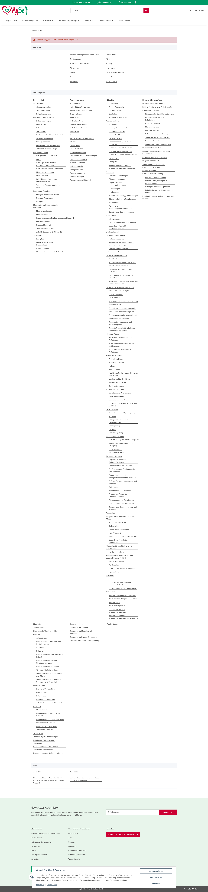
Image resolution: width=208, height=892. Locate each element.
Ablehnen (156, 884)
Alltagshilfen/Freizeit (116, 561)
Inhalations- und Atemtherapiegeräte (120, 312)
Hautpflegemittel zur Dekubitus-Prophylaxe (121, 276)
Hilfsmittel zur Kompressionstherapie (120, 287)
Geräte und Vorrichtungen (119, 529)
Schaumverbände (76, 149)
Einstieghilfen (114, 158)
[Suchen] (146, 10)
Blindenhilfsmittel (112, 232)
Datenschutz (52, 885)
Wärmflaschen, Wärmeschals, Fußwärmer (120, 351)
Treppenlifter (38, 733)
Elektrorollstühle (42, 710)
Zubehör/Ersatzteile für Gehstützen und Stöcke (49, 674)
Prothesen (110, 575)
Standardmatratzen (116, 453)
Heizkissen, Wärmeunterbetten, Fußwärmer (121, 339)
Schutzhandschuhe (43, 114)
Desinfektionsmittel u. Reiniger (154, 103)
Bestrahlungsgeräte (113, 215)
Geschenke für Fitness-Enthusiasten (83, 637)
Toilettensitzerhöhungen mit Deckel (122, 595)
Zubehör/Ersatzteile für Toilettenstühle (123, 619)
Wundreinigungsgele (77, 173)
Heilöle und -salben (116, 552)
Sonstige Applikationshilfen (119, 128)
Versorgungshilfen (43, 142)
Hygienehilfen (114, 572)
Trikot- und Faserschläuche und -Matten (49, 186)
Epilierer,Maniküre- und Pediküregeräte (157, 107)
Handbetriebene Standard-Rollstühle (50, 719)
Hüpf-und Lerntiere (152, 123)
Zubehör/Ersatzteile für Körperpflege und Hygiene (158, 197)
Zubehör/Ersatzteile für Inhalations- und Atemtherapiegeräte (122, 329)
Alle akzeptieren (156, 871)
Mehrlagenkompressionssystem (82, 138)
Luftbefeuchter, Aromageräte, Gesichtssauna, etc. (156, 182)
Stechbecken (41, 131)
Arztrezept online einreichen (80, 63)
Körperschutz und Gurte (115, 389)
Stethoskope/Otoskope (45, 228)
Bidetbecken (41, 124)
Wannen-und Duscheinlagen (119, 165)
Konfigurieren (156, 877)
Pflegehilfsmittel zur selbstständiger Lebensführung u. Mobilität (119, 556)
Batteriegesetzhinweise (115, 72)
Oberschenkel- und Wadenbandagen (123, 199)
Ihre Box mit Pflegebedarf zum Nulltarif (84, 55)
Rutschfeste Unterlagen (118, 117)
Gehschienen (114, 487)
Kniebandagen (114, 192)
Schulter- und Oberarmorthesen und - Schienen (123, 508)
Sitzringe (112, 429)
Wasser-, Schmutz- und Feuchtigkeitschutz (151, 169)
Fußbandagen (114, 189)
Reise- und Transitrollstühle (46, 726)
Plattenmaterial (42, 176)
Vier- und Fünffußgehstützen (47, 670)
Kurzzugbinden (75, 135)
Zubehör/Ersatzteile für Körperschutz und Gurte (123, 404)
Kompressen (74, 131)
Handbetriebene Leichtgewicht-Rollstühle (48, 714)
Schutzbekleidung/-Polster (119, 400)
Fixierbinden (74, 117)
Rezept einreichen (127, 2)
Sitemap (109, 63)
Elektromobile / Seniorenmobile (45, 631)
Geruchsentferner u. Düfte (152, 148)
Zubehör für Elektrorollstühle (44, 740)
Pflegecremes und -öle (151, 161)
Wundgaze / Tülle (76, 170)
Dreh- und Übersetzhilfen (45, 689)
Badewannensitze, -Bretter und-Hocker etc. (121, 143)
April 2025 (74, 772)
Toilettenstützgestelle (117, 606)
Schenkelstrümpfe (116, 294)
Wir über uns (74, 68)
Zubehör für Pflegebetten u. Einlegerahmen (119, 541)
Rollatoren (40, 651)
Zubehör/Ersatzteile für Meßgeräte (49, 232)
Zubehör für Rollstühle (44, 730)
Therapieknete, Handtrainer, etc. (157, 137)
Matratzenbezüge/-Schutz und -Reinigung (121, 444)
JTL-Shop (195, 889)
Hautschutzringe (42, 248)
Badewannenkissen (116, 362)
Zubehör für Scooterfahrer (43, 750)
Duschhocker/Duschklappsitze (120, 151)
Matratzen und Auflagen (115, 436)
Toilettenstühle (114, 602)
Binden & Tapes (76, 114)
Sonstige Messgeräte (44, 225)
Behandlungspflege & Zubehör (45, 117)
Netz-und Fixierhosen (44, 198)
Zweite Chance (112, 624)
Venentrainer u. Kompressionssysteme (123, 301)
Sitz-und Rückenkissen (117, 382)
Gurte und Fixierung (116, 396)
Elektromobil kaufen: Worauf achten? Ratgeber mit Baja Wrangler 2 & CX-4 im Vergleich (48, 780)
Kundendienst (105, 2)
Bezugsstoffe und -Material (46, 156)
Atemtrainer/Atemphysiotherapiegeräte (123, 315)
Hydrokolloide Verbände (79, 128)
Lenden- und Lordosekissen (119, 379)
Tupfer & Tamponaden (78, 159)
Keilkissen (113, 366)
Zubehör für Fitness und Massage (158, 144)
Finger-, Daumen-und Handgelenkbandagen (117, 184)
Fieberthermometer (43, 214)
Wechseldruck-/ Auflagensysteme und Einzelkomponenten (123, 282)
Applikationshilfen (112, 121)
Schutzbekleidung (43, 110)
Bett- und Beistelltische (117, 522)
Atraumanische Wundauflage (81, 110)
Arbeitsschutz (38, 103)
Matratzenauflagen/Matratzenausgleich (124, 440)
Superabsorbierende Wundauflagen (83, 156)
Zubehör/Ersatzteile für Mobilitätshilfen (50, 703)
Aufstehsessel (38, 628)
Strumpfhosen (114, 298)
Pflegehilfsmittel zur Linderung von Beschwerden (119, 547)
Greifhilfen (113, 114)
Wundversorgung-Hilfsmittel (80, 180)
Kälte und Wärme (112, 334)
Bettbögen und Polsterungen (120, 393)
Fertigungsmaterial (40, 152)
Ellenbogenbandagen (117, 179)
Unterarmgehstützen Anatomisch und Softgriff (50, 655)
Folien (38, 159)
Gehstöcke (40, 647)
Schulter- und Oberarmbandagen (121, 212)
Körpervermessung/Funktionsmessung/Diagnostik (55, 218)
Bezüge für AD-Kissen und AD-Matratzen (120, 270)
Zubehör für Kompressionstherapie (122, 308)
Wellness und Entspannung (152, 174)
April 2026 (37, 772)
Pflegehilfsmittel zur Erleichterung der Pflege (120, 518)
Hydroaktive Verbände (78, 124)
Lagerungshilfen (112, 409)
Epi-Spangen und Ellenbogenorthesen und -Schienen (123, 470)
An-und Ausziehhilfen (117, 107)
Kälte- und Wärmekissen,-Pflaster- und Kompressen (122, 345)
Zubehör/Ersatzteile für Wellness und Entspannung (159, 191)
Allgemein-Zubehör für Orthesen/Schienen (117, 461)
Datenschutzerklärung (70, 812)
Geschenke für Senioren (79, 628)
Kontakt (72, 72)
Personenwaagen (43, 221)
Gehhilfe (36, 634)
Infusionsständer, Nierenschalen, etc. (123, 536)
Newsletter (74, 81)
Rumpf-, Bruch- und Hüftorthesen (121, 504)
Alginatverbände (76, 103)
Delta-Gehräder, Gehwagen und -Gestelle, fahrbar (49, 643)
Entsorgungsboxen (43, 128)
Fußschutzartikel (112, 252)
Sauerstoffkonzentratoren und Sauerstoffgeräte (120, 323)
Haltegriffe (113, 162)
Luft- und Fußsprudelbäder (155, 177)
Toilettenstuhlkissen (116, 386)
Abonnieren (168, 812)
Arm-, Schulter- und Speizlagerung (122, 413)
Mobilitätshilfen (39, 685)
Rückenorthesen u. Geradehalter (121, 500)
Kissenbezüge (114, 369)
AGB (108, 59)
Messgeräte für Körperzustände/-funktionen (46, 206)
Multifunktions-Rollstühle (45, 723)
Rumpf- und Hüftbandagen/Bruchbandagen (120, 207)
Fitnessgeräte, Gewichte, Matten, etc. (159, 114)
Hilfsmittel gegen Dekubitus (116, 255)
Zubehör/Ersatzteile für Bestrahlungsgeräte (117, 227)
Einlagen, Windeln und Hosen (47, 195)
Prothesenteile (114, 579)
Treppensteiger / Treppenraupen (45, 737)
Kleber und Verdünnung (45, 172)
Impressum (40, 885)
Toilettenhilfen (111, 592)
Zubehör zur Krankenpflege (46, 149)
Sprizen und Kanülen (117, 131)
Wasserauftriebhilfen (153, 141)
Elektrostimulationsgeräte (115, 235)
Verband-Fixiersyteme (78, 163)
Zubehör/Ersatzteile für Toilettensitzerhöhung (117, 614)
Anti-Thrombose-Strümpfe (119, 291)
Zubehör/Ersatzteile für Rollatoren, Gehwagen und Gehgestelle (49, 680)
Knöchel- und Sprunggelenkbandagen (123, 196)
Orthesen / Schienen (114, 456)
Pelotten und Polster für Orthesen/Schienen (118, 495)
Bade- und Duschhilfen (114, 135)
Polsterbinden (75, 145)
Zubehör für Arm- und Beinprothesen (123, 588)
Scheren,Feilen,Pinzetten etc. (153, 164)
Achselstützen (41, 638)
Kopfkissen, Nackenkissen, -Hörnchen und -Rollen (123, 374)
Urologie (39, 202)
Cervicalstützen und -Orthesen (120, 466)
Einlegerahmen (114, 526)
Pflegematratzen (115, 449)
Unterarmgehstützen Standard (47, 666)
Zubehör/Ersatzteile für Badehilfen (122, 169)
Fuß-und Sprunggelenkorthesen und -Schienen (123, 482)
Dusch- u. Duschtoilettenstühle (120, 148)
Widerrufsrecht (111, 81)
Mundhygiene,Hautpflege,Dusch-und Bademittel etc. (156, 152)
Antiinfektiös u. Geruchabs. (80, 107)
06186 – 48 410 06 (82, 2)
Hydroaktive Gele (76, 121)
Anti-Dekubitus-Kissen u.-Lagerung (122, 262)
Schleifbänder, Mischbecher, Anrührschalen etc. (47, 180)
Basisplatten (41, 239)
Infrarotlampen (114, 219)
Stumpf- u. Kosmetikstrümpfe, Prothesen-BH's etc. (120, 583)
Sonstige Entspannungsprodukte (157, 187)
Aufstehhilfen (114, 565)
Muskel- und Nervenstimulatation (121, 242)
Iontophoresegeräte (116, 239)
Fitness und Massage (150, 110)
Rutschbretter (41, 696)
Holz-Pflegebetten (116, 533)
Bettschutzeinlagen (43, 121)
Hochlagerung (114, 426)
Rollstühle (37, 706)
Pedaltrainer (110, 513)
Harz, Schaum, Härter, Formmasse (49, 169)
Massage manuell (152, 130)
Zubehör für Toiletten (117, 609)
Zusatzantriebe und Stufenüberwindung (48, 753)
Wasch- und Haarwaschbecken (48, 145)
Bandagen (110, 172)
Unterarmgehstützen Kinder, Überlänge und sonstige (47, 661)
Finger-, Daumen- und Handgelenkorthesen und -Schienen (122, 476)
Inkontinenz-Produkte (41, 191)
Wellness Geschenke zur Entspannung (84, 640)
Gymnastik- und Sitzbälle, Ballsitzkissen (155, 118)
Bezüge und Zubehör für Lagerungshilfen (118, 421)
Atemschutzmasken (43, 107)
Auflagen (112, 416)
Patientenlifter (41, 692)
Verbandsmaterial (76, 166)
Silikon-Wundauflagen (78, 152)
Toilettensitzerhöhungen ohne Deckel (123, 599)
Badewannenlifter (115, 138)
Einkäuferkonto (75, 59)
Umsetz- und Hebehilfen (45, 699)
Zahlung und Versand (78, 77)
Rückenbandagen (115, 202)
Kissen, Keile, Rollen (114, 356)
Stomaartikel (38, 235)
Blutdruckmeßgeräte (44, 211)
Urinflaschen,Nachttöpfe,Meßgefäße (50, 135)
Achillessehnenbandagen (118, 176)
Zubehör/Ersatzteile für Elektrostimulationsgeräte (118, 247)
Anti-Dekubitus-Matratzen (118, 266)
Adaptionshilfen (112, 103)
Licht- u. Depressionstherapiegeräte (122, 222)
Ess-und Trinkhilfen (116, 110)
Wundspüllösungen (77, 177)
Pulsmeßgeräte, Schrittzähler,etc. (158, 134)
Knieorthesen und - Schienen (120, 491)
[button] (190, 10)
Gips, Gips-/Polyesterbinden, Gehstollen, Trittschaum (47, 164)
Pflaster (72, 142)
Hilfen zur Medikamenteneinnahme (122, 568)
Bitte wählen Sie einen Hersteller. (121, 834)
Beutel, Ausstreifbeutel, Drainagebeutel (45, 243)
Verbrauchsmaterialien (44, 138)
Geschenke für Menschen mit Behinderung (81, 632)
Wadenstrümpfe (115, 305)
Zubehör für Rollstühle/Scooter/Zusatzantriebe (46, 745)
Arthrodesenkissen (116, 359)
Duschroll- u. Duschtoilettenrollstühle (123, 155)
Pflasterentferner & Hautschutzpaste (50, 252)
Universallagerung (116, 433)
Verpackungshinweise (114, 77)
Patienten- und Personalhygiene (154, 157)
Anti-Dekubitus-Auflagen (118, 259)
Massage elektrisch (152, 127)
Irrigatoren (113, 124)
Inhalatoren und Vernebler (119, 319)
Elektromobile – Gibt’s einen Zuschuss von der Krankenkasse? (84, 779)
